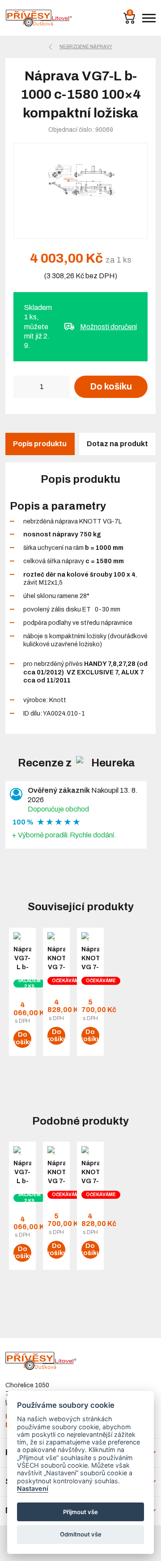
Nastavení (32, 1488)
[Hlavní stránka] (38, 18)
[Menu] (149, 18)
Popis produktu (40, 444)
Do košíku (111, 386)
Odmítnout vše (81, 1534)
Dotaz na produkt (117, 444)
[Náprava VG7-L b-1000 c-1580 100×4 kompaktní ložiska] (80, 191)
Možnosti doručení (108, 327)
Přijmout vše (80, 1511)
